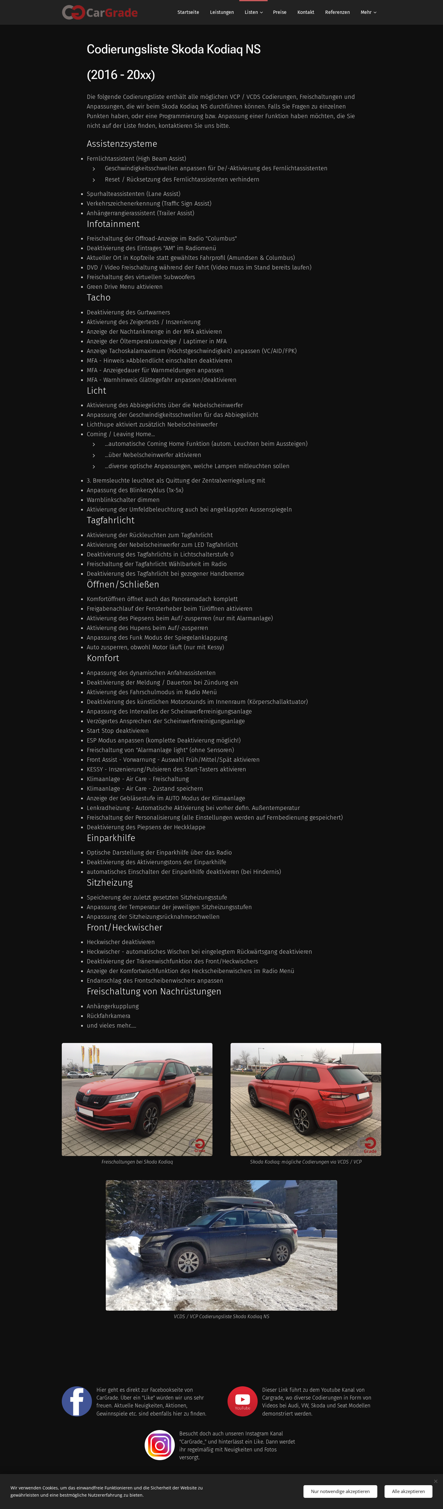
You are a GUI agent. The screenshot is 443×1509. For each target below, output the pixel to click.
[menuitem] (188, 12)
